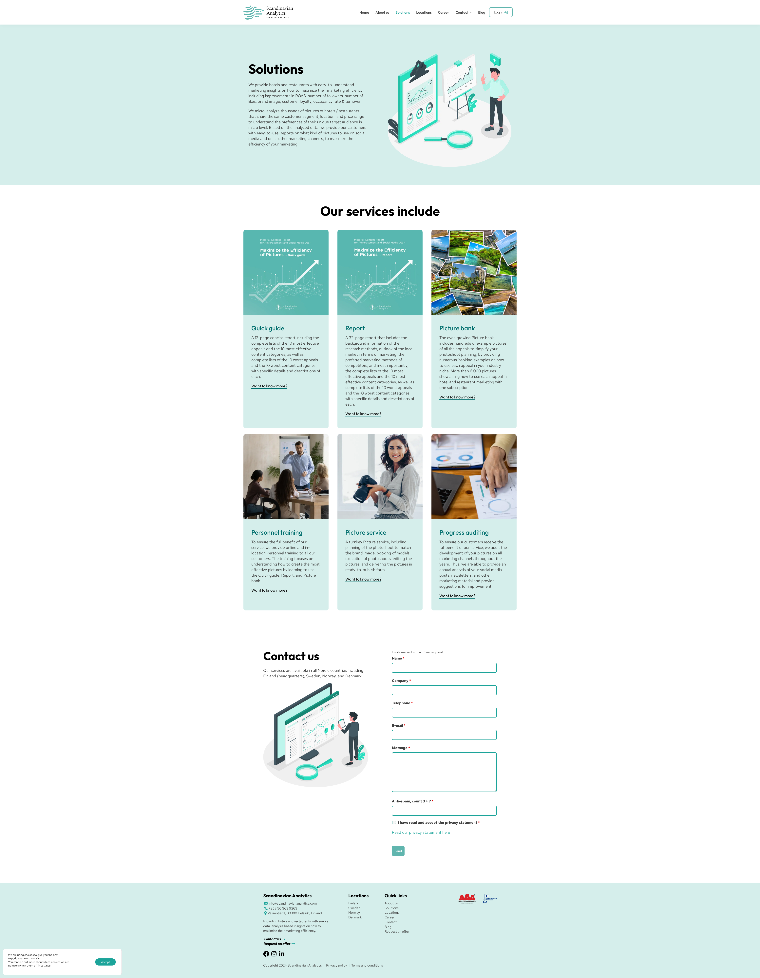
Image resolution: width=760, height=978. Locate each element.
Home (364, 12)
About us (382, 12)
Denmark (355, 917)
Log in (498, 12)
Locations (424, 12)
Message (401, 747)
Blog (481, 12)
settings (45, 965)
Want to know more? (269, 385)
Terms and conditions (367, 965)
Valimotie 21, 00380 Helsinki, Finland (295, 913)
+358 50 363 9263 (283, 908)
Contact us (272, 939)
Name (398, 658)
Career (443, 12)
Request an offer (277, 943)
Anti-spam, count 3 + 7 (412, 801)
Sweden (354, 908)
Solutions (403, 12)
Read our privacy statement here (421, 832)
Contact (462, 12)
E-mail (399, 725)
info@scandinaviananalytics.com (293, 903)
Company (401, 680)
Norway (354, 912)
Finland (353, 903)
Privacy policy (336, 965)
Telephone (402, 703)
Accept (105, 962)
